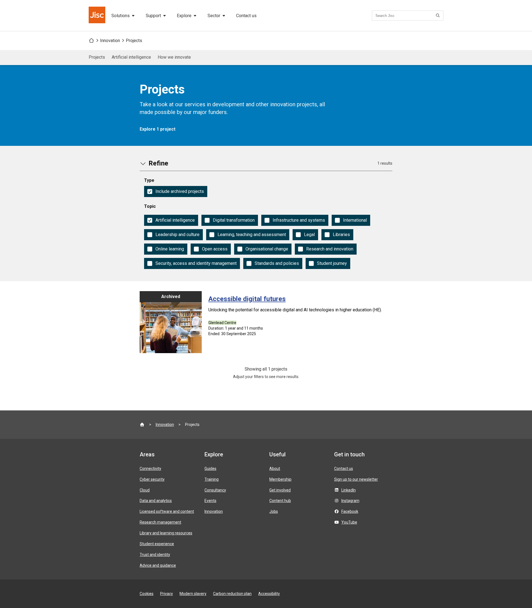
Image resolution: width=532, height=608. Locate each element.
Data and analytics (156, 500)
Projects (134, 40)
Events (210, 500)
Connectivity (150, 468)
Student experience (157, 544)
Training (211, 479)
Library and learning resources (166, 533)
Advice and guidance (158, 565)
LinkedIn (348, 490)
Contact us (246, 15)
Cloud (145, 490)
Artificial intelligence (131, 57)
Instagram (350, 500)
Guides (210, 468)
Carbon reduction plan (232, 593)
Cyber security (152, 479)
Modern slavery (193, 593)
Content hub (280, 500)
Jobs (273, 511)
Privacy (166, 593)
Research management (160, 522)
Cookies (147, 593)
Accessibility (269, 593)
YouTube (349, 522)
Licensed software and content (167, 511)
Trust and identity (155, 554)
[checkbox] (175, 191)
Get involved (280, 490)
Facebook (349, 511)
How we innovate (174, 57)
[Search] (438, 15)
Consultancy (215, 490)
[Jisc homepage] (97, 15)
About (274, 468)
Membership (280, 479)
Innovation (110, 40)
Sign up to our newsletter (356, 479)
